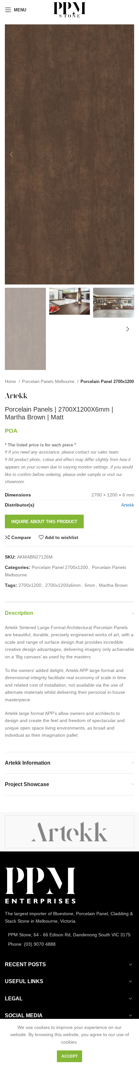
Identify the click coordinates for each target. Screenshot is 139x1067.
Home (11, 381)
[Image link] (40, 885)
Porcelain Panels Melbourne (49, 381)
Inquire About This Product (44, 521)
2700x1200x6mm (63, 585)
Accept (69, 1056)
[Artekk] (69, 831)
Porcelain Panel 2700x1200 (107, 381)
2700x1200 (29, 585)
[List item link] (69, 934)
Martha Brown (113, 585)
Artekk (127, 504)
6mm (90, 585)
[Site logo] (69, 9)
